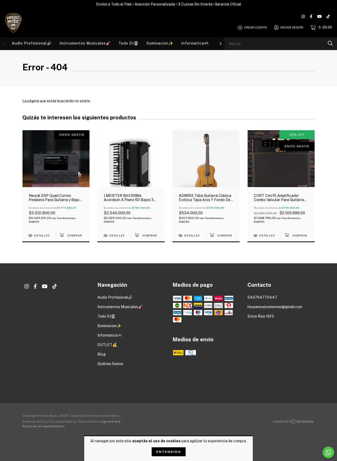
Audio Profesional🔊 (32, 43)
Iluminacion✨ (159, 43)
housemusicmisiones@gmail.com (274, 307)
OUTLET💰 (107, 345)
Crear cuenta (255, 27)
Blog (101, 354)
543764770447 (262, 297)
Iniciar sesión (291, 27)
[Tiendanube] (293, 422)
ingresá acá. (111, 421)
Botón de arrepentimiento (43, 426)
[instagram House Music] (303, 16)
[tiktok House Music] (328, 16)
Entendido (168, 452)
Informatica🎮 (195, 43)
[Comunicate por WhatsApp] (328, 452)
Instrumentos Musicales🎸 (85, 43)
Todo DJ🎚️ (128, 43)
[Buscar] (330, 43)
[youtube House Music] (319, 16)
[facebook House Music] (311, 16)
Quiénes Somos (110, 364)
